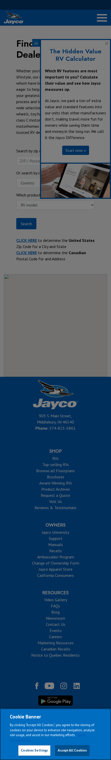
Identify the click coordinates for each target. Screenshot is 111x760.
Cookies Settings (34, 750)
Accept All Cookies (72, 750)
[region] (55, 734)
